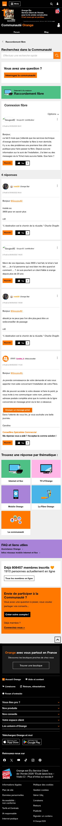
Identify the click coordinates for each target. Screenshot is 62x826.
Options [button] (52, 113)
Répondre (7, 163)
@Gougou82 (16, 200)
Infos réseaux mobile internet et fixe (19, 552)
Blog (46, 32)
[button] (57, 119)
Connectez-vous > (14, 627)
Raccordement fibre (16, 41)
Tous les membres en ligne (19, 578)
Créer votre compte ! (17, 614)
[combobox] (27, 55)
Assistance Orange (11, 549)
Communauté (17, 25)
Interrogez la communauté (20, 75)
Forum (17, 32)
